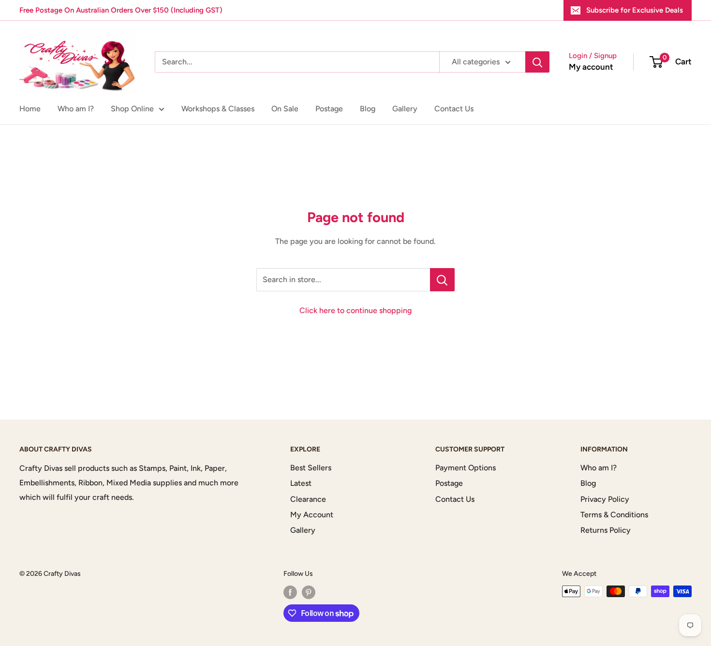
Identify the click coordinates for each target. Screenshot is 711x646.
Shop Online (132, 108)
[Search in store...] (442, 279)
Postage (329, 108)
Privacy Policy (604, 499)
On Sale (284, 108)
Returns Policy (605, 530)
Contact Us (454, 108)
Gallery (404, 108)
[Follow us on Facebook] (290, 592)
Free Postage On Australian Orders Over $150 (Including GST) (120, 10)
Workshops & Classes (217, 108)
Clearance (308, 499)
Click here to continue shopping (355, 310)
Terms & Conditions (614, 514)
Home (30, 108)
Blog (367, 108)
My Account (311, 514)
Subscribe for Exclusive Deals (634, 10)
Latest (300, 483)
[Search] (537, 62)
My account (591, 67)
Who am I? (76, 108)
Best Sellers (310, 467)
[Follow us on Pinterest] (308, 592)
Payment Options (465, 467)
